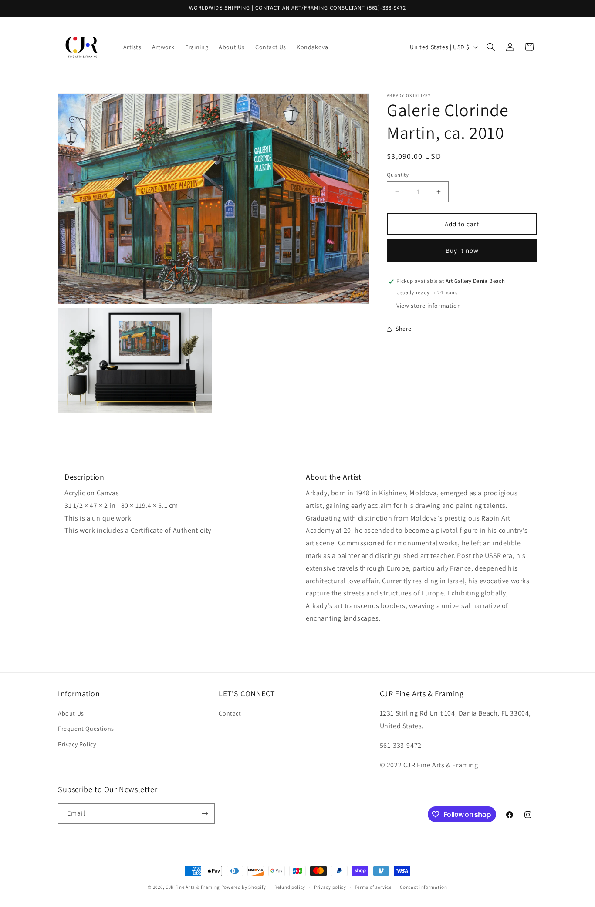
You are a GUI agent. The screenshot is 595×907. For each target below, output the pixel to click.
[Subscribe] (204, 813)
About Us (71, 713)
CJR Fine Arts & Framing (193, 887)
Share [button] (404, 329)
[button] (490, 47)
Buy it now (462, 250)
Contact (230, 713)
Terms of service (373, 887)
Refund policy (289, 887)
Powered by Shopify (243, 887)
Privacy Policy (77, 744)
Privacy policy (330, 887)
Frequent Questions (86, 728)
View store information (428, 305)
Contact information (423, 887)
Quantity (398, 174)
